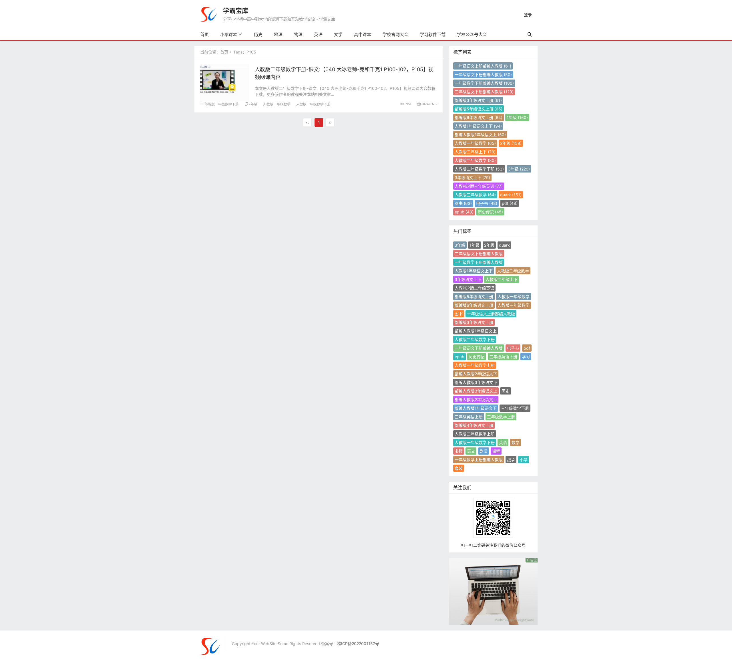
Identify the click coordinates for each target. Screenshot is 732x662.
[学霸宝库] (208, 13)
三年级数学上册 (501, 416)
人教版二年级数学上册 (475, 433)
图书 (463, 203)
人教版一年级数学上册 (475, 365)
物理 (298, 34)
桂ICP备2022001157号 (358, 643)
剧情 (484, 451)
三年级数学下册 (515, 408)
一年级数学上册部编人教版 (479, 459)
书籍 (459, 451)
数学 (516, 442)
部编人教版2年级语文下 (476, 373)
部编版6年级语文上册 (478, 117)
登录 (528, 14)
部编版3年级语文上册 (478, 100)
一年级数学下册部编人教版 (484, 83)
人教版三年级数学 (475, 194)
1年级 (517, 117)
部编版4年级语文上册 (474, 425)
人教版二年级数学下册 (313, 104)
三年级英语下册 (503, 356)
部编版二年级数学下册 (221, 104)
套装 (459, 468)
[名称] (493, 590)
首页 (204, 34)
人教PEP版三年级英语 (479, 186)
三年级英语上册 (469, 416)
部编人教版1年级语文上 (480, 134)
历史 (258, 34)
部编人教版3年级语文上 (476, 391)
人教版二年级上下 (475, 151)
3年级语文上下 (472, 177)
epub (464, 211)
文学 (338, 34)
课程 (496, 451)
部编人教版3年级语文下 (476, 382)
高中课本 (362, 34)
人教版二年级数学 (277, 104)
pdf (510, 203)
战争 (511, 459)
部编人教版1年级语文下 (476, 408)
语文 (471, 451)
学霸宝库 (235, 10)
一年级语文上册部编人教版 (483, 66)
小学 (524, 459)
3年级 (519, 169)
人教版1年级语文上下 (478, 126)
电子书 (486, 203)
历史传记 (490, 211)
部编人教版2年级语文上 (476, 399)
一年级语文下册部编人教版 (483, 74)
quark (511, 194)
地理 (278, 34)
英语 (318, 34)
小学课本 (228, 34)
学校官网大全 (395, 34)
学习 (526, 356)
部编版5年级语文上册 (478, 108)
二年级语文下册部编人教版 (484, 91)
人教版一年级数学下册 (475, 442)
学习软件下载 (432, 34)
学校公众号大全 (472, 34)
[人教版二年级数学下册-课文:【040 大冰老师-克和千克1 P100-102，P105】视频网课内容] (224, 82)
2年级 (253, 104)
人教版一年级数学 (475, 143)
